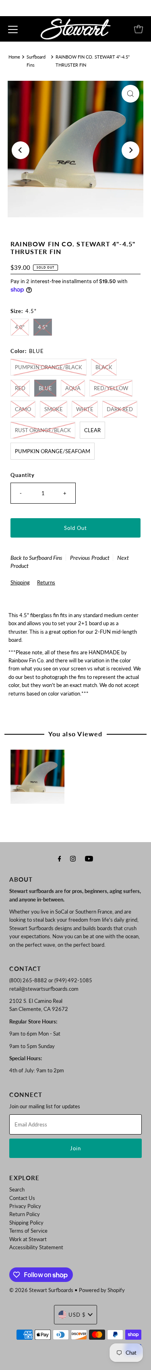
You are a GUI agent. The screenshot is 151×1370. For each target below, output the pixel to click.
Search (17, 1189)
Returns (46, 582)
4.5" (43, 327)
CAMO (23, 409)
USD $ (77, 1314)
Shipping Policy (26, 1222)
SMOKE (53, 409)
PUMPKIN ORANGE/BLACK (48, 367)
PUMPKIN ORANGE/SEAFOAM (52, 451)
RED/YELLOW (111, 388)
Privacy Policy (25, 1206)
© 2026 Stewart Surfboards (41, 1290)
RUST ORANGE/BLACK (43, 430)
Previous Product (90, 557)
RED (20, 388)
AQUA (73, 388)
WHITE (84, 409)
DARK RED (120, 409)
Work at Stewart (28, 1239)
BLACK (103, 367)
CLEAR (92, 430)
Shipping (20, 582)
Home (14, 56)
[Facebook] (59, 858)
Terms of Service (28, 1230)
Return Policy (24, 1214)
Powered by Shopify (102, 1290)
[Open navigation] (13, 29)
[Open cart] (138, 29)
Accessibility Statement (36, 1247)
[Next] (130, 150)
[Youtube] (89, 858)
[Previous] (20, 150)
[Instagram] (73, 858)
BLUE (45, 388)
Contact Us (22, 1198)
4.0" (20, 327)
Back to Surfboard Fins (36, 557)
